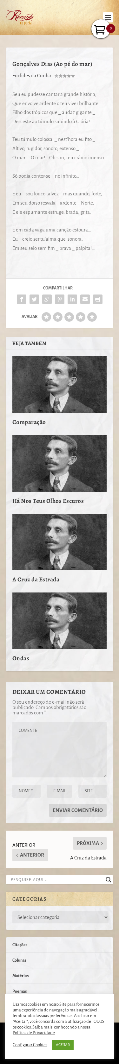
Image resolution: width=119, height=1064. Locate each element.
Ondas (21, 658)
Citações (19, 945)
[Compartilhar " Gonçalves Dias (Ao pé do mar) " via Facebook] (21, 299)
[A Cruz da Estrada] (59, 542)
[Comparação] (59, 384)
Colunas (19, 960)
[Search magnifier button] (108, 879)
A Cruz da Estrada (36, 579)
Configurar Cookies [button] (30, 1044)
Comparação (29, 422)
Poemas (19, 991)
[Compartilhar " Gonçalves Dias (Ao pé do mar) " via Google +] (47, 299)
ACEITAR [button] (63, 1045)
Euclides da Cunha (31, 75)
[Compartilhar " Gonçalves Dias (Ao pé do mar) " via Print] (97, 299)
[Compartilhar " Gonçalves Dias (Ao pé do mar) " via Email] (85, 299)
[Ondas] (59, 620)
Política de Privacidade (34, 1032)
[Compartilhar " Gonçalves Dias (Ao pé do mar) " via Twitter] (34, 299)
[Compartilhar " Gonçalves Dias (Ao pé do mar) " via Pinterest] (59, 299)
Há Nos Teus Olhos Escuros (48, 501)
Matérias (20, 976)
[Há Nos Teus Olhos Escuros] (59, 463)
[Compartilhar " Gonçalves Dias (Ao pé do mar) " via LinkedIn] (72, 299)
